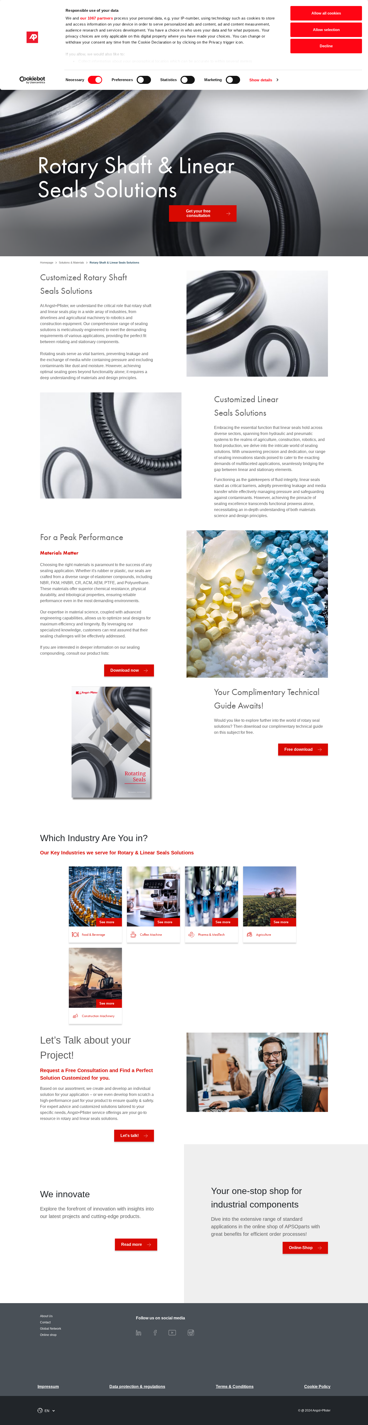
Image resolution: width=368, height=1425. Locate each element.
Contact (45, 1322)
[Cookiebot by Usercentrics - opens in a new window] (32, 80)
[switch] (144, 80)
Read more (131, 1244)
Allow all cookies (326, 13)
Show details (260, 80)
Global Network (50, 1328)
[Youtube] (176, 1332)
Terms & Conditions (235, 1386)
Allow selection (326, 30)
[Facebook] (159, 1332)
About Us (46, 1316)
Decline (326, 46)
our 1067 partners (96, 18)
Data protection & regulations (137, 1386)
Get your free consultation (198, 213)
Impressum (48, 1386)
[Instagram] (195, 1332)
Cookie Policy (317, 1386)
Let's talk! (129, 1135)
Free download (298, 749)
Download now (124, 670)
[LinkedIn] (142, 1332)
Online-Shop (301, 1248)
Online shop (48, 1335)
